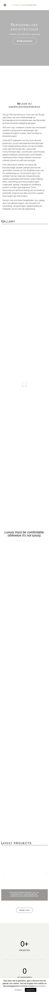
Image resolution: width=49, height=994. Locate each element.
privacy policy (40, 986)
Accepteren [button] (30, 990)
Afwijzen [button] (18, 990)
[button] (2, 874)
